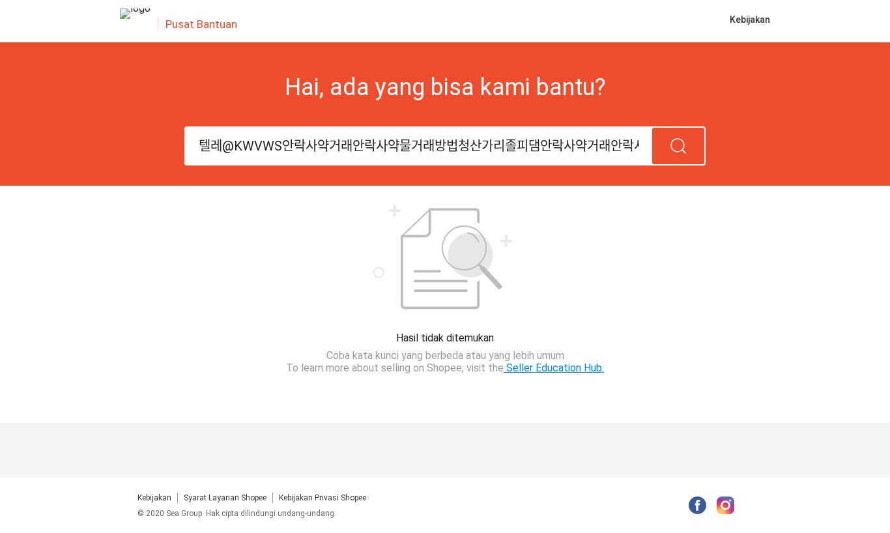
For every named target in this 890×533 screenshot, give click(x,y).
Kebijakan (154, 497)
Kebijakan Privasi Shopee (322, 497)
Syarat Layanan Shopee (225, 497)
